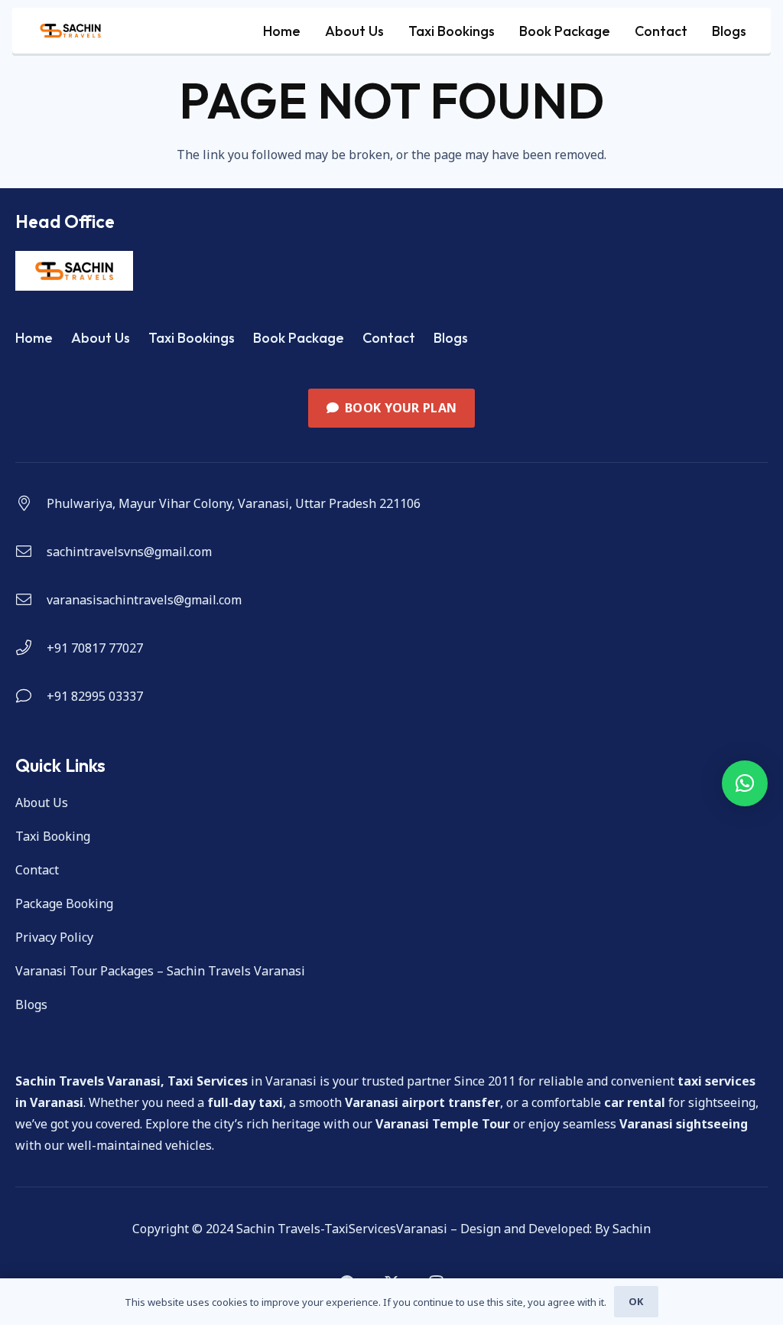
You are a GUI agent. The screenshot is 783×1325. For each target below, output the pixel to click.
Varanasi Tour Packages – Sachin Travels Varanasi (160, 970)
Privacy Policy (54, 937)
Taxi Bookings (191, 338)
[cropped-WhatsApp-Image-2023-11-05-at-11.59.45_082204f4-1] (70, 30)
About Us (100, 338)
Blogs (451, 338)
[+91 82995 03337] (31, 696)
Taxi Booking (52, 836)
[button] (745, 783)
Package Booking (64, 903)
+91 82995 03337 (95, 696)
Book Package (298, 338)
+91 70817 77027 (95, 648)
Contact (388, 338)
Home (34, 338)
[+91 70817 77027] (31, 648)
